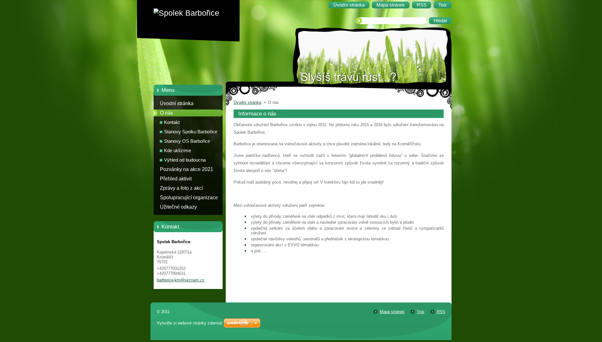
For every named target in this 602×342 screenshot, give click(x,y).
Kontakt (172, 122)
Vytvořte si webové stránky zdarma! (189, 323)
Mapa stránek (392, 311)
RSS (441, 311)
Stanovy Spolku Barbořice (190, 131)
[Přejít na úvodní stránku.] (193, 13)
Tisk (421, 311)
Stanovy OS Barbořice (187, 141)
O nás (166, 112)
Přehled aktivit (176, 178)
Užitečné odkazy (178, 207)
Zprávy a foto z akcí (181, 188)
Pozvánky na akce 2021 (186, 169)
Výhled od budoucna (185, 160)
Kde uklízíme (177, 150)
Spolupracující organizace (189, 197)
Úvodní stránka (176, 103)
